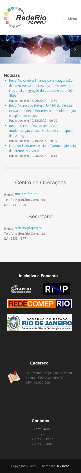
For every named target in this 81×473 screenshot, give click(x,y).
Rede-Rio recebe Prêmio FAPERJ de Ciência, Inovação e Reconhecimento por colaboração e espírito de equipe (42, 110)
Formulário (42, 429)
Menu (72, 19)
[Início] (40, 17)
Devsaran (63, 466)
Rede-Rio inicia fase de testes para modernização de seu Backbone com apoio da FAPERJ (41, 131)
